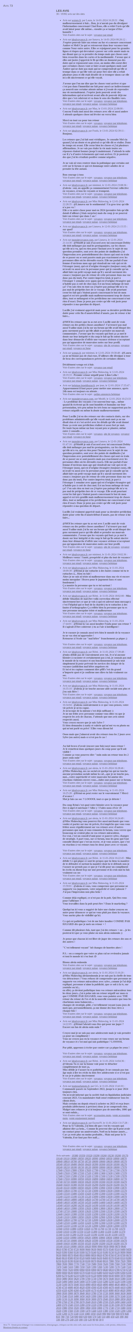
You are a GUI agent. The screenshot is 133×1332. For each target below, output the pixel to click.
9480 (123, 1249)
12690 (95, 1220)
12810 (66, 1220)
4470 (111, 1287)
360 (126, 1316)
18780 (73, 1161)
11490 (94, 1231)
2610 (93, 1302)
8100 (88, 1261)
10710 (66, 1240)
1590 (64, 1311)
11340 (59, 1234)
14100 (116, 1205)
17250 (81, 1176)
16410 (66, 1184)
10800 (116, 1237)
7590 (111, 1264)
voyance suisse (90, 104)
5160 (128, 1281)
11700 (115, 1228)
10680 (73, 1240)
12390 (95, 1223)
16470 (123, 1182)
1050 (93, 1313)
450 (113, 1316)
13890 (95, 1208)
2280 (82, 1305)
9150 (111, 1252)
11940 (59, 1228)
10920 (87, 1237)
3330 (105, 1296)
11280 (73, 1234)
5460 (70, 1281)
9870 (117, 1246)
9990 (94, 1246)
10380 (73, 1243)
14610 (66, 1202)
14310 (66, 1205)
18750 (81, 1161)
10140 (59, 1246)
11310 (66, 1234)
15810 (66, 1190)
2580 (99, 1302)
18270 (123, 1164)
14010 (66, 1208)
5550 (128, 1278)
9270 (88, 1252)
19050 (80, 1158)
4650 (76, 1287)
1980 (64, 1308)
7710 (88, 1264)
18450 (81, 1164)
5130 (58, 1284)
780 (63, 1316)
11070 (121, 1234)
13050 (80, 1217)
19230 (110, 1155)
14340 (59, 1205)
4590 (88, 1287)
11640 (59, 1231)
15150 (81, 1196)
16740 (59, 1182)
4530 (99, 1287)
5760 (88, 1278)
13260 (102, 1214)
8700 (123, 1255)
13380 (73, 1214)
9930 (106, 1246)
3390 (93, 1296)
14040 (59, 1208)
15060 (102, 1196)
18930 (109, 1158)
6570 (82, 1272)
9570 (105, 1249)
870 (122, 1313)
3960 (58, 1293)
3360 (99, 1296)
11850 (80, 1228)
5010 (82, 1284)
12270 (123, 1223)
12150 (81, 1226)
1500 (82, 1311)
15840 (59, 1190)
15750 (81, 1190)
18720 (88, 1161)
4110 (105, 1290)
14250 (81, 1205)
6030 (111, 1275)
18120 (88, 1167)
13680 (73, 1211)
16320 (88, 1184)
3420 (88, 1296)
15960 (102, 1187)
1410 (99, 1311)
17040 (59, 1179)
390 (122, 1316)
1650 (128, 1308)
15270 (123, 1193)
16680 (73, 1182)
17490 (95, 1173)
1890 (82, 1308)
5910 (58, 1278)
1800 (99, 1308)
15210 (66, 1196)
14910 (66, 1199)
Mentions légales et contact (15, 1327)
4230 (82, 1290)
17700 (116, 1170)
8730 (117, 1255)
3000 (93, 1299)
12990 (95, 1217)
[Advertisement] (27, 32)
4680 (70, 1287)
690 (76, 1316)
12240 (59, 1226)
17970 (123, 1167)
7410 (70, 1267)
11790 (94, 1228)
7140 (123, 1267)
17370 (123, 1173)
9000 (64, 1255)
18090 (95, 1167)
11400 (115, 1231)
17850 (81, 1170)
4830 (117, 1284)
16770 (123, 1179)
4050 (117, 1290)
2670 (82, 1302)
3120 (70, 1299)
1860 (88, 1308)
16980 (73, 1179)
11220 (87, 1234)
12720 (88, 1220)
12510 (66, 1223)
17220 (88, 1176)
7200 (111, 1267)
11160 (101, 1234)
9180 (105, 1252)
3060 (82, 1299)
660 (81, 1316)
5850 (70, 1278)
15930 (109, 1187)
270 (67, 1319)
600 (90, 1316)
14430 (109, 1202)
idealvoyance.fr (79, 39)
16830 (109, 1179)
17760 (102, 1170)
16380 (73, 1184)
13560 (102, 1211)
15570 (123, 1190)
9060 (128, 1252)
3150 (64, 1299)
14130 (109, 1205)
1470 (88, 1311)
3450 (82, 1296)
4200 (88, 1290)
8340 (117, 1258)
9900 (111, 1246)
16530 (109, 1182)
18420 (88, 1164)
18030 (109, 1167)
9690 (82, 1249)
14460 (102, 1202)
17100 (116, 1176)
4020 (122, 1290)
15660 (102, 1190)
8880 (88, 1255)
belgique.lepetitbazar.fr (83, 385)
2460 (123, 1302)
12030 (109, 1226)
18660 (102, 1161)
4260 (76, 1290)
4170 (93, 1290)
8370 (111, 1258)
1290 (123, 1311)
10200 (116, 1243)
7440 (64, 1267)
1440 (93, 1311)
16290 (95, 1184)
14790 (95, 1199)
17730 (109, 1170)
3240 (123, 1296)
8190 (70, 1261)
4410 (123, 1287)
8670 (128, 1255)
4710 (64, 1287)
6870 (99, 1269)
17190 (95, 1176)
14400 (116, 1202)
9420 (58, 1252)
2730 (70, 1302)
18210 (66, 1167)
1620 (58, 1311)
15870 (123, 1187)
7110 (128, 1267)
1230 (58, 1313)
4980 (88, 1284)
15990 (95, 1187)
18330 (109, 1164)
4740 (58, 1287)
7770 (76, 1264)
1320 (117, 1311)
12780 (73, 1220)
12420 (88, 1223)
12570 (123, 1220)
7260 (99, 1267)
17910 (66, 1170)
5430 (76, 1281)
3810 (88, 1293)
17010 (66, 1179)
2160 (105, 1305)
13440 (59, 1214)
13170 (123, 1214)
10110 (66, 1246)
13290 (95, 1214)
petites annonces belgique (107, 394)
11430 (108, 1231)
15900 (116, 1187)
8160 (76, 1261)
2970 (99, 1299)
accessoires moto (102, 1115)
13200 (116, 1214)
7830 (64, 1264)
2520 (111, 1302)
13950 (81, 1208)
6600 (76, 1272)
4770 (128, 1284)
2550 (105, 1302)
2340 (70, 1305)
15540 (59, 1193)
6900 (93, 1269)
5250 (111, 1281)
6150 (88, 1275)
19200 (118, 1155)
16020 (88, 1187)
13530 (109, 1211)
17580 (73, 1173)
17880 (73, 1170)
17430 (109, 1173)
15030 (109, 1196)
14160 (102, 1205)
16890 (95, 1179)
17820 (88, 1170)
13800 (116, 1208)
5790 (82, 1278)
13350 (81, 1214)
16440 (59, 1184)
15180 (73, 1196)
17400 (116, 1173)
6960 (82, 1269)
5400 (82, 1281)
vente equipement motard (82, 1118)
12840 (59, 1220)
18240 (59, 1167)
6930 (88, 1269)
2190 (99, 1305)
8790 (105, 1255)
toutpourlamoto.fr (80, 1086)
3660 (117, 1293)
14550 (81, 1202)
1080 (87, 1313)
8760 (111, 1255)
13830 (109, 1208)
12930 (109, 1217)
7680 (93, 1264)
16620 (88, 1182)
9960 (100, 1246)
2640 (88, 1302)
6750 (123, 1269)
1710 (117, 1308)
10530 (109, 1240)
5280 (105, 1281)
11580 (73, 1231)
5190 (123, 1281)
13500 (116, 1211)
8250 (58, 1261)
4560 (93, 1287)
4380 (128, 1287)
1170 (70, 1313)
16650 (81, 1182)
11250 (80, 1234)
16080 (73, 1187)
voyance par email (103, 35)
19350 (82, 1155)
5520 (58, 1281)
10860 (102, 1237)
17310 (66, 1176)
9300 (82, 1252)
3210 (128, 1296)
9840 (123, 1246)
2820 (128, 1299)
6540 (88, 1272)
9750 (70, 1249)
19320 (89, 1155)
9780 (64, 1249)
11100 (114, 1234)
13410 (66, 1214)
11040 (59, 1237)
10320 (88, 1243)
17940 (59, 1170)
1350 (111, 1311)
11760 (101, 1228)
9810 (58, 1249)
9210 (99, 1252)
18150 (81, 1167)
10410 (66, 1243)
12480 (73, 1223)
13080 (73, 1217)
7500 (128, 1264)
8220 (64, 1261)
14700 (116, 1199)
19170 (125, 1155)
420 (117, 1316)
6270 (64, 1275)
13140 (59, 1217)
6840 (105, 1269)
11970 (123, 1226)
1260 (128, 1311)
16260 (102, 1184)
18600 (116, 1161)
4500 (105, 1287)
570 (94, 1316)
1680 (123, 1308)
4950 (93, 1284)
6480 (99, 1272)
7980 (111, 1261)
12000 (116, 1226)
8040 (99, 1261)
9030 (58, 1255)
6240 (70, 1275)
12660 (102, 1220)
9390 (64, 1252)
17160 (102, 1176)
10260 (102, 1243)
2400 (58, 1305)
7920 (123, 1261)
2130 (111, 1305)
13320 (88, 1214)
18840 (59, 1161)
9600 (99, 1249)
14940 (59, 1199)
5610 (117, 1278)
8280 (128, 1258)
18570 (123, 1161)
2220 (93, 1305)
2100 (117, 1305)
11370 (122, 1231)
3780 (93, 1293)
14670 (123, 1199)
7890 (128, 1261)
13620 (88, 1211)
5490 (64, 1281)
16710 (66, 1182)
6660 (64, 1272)
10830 (109, 1237)
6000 (117, 1275)
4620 (82, 1287)
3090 (76, 1299)
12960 (102, 1217)
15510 (66, 1193)
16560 (102, 1182)
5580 (123, 1278)
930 (113, 1313)
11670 (122, 1228)
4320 (64, 1290)
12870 (123, 1217)
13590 (95, 1211)
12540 (59, 1223)
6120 (93, 1275)
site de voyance (112, 345)
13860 (102, 1208)
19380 (75, 1155)
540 (99, 1316)
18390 (95, 1164)
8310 (123, 1258)
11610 (66, 1231)
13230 (109, 1214)
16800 (116, 1179)
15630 (109, 1190)
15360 (102, 1193)
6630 (70, 1272)
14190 (95, 1205)
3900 (70, 1293)
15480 (73, 1193)
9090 (123, 1252)
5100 (64, 1284)
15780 (73, 1190)
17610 (66, 1173)
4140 (99, 1290)
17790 (95, 1170)
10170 (123, 1243)
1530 (76, 1311)
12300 (116, 1223)
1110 (81, 1313)
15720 (88, 1190)
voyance (98, 101)
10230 (109, 1243)
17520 (88, 1173)
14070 (123, 1205)
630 (85, 1316)
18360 (102, 1164)
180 (81, 1319)
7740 (82, 1264)
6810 (111, 1269)
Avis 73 (8, 5)
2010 (58, 1308)
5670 (105, 1278)
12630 (109, 1220)
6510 (93, 1272)
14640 (59, 1202)
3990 (128, 1290)
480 (108, 1316)
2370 (64, 1305)
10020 (88, 1246)
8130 (82, 1261)
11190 (94, 1234)
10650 (81, 1240)
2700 (76, 1302)
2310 (76, 1305)
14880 (73, 1199)
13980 (73, 1208)
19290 (96, 1155)
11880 (73, 1228)
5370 (88, 1281)
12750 (81, 1220)
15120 (88, 1196)
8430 (99, 1258)
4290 (70, 1290)
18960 (102, 1158)
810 (58, 1316)
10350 (81, 1243)
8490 (88, 1258)
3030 (88, 1299)
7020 (70, 1269)
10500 (116, 1240)
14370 (123, 1202)
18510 (66, 1164)
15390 (95, 1193)
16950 (81, 1179)
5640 (111, 1278)
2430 (128, 1302)
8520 (82, 1258)
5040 (76, 1284)
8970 (70, 1255)
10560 (102, 1240)
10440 (59, 1243)
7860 (58, 1264)
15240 (59, 1196)
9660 (88, 1249)
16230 (109, 1184)
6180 (82, 1275)
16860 (102, 1179)
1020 (99, 1313)
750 (67, 1316)
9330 (76, 1252)
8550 (76, 1258)
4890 (105, 1284)
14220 (88, 1205)
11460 (101, 1231)
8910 (82, 1255)
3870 (76, 1293)
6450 (105, 1272)
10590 (95, 1240)
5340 (93, 1281)
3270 (117, 1296)
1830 (93, 1308)
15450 (81, 1193)
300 (63, 1319)
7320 (88, 1267)
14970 (123, 1196)
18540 (59, 1164)
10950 (80, 1237)
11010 (66, 1237)
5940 (128, 1275)
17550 (81, 1173)
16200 (116, 1184)
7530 (123, 1264)
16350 (81, 1184)
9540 (111, 1249)
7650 (99, 1264)
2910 (111, 1299)
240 (72, 1319)
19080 (73, 1158)
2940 (105, 1299)
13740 (59, 1211)
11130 (108, 1234)
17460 (102, 1173)
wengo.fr (76, 20)
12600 (116, 1220)
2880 (117, 1299)
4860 (111, 1284)
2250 (88, 1305)
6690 (58, 1272)
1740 (111, 1308)
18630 (109, 1161)
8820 (99, 1255)
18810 (66, 1161)
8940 (76, 1255)
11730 (108, 1228)
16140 (59, 1187)
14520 (88, 1202)
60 (97, 1319)
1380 (105, 1311)
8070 (93, 1261)
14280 (73, 1205)
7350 (82, 1267)
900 (118, 1313)
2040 (128, 1305)
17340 (59, 1176)
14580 (73, 1202)
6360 (123, 1272)
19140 (59, 1158)
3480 (76, 1296)
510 (103, 1316)
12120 (88, 1226)
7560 (117, 1264)
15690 (95, 1190)
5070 (70, 1284)
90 (93, 1319)
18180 (73, 1167)
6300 (58, 1275)
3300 (111, 1296)
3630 (123, 1293)
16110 (66, 1187)
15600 (116, 1190)
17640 (59, 1173)
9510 (117, 1249)
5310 (99, 1281)
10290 (95, 1243)
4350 (58, 1290)
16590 (95, 1182)
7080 (58, 1269)
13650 (81, 1211)
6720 (128, 1269)
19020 (88, 1158)
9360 (70, 1252)
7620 (105, 1264)
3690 (111, 1293)
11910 (66, 1228)
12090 (95, 1226)
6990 (76, 1269)
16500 (116, 1182)
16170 (123, 1184)
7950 (117, 1261)
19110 (66, 1158)
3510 (70, 1296)
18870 (123, 1158)
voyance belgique (108, 104)
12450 (81, 1223)
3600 (128, 1293)
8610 (64, 1258)
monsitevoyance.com (82, 239)
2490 (117, 1302)
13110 (66, 1217)
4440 (117, 1287)
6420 (111, 1272)
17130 (109, 1176)
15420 (88, 1193)
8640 (58, 1258)
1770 (105, 1308)
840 (127, 1313)
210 (76, 1319)
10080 (73, 1246)
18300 (116, 1164)
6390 (117, 1272)
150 (85, 1319)
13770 (123, 1208)
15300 (116, 1193)
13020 (88, 1217)
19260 (103, 1155)
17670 (123, 1170)
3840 (82, 1293)
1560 (70, 1311)
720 (72, 1316)
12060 (102, 1226)
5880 (64, 1278)
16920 (88, 1179)
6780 (117, 1269)
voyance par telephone (115, 101)
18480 (73, 1164)
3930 (64, 1293)
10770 (123, 1237)
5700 (99, 1278)
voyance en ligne (82, 348)
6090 (99, 1275)
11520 (87, 1231)
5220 (117, 1281)
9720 (76, 1249)
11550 (80, 1231)
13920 (88, 1208)
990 (104, 1313)
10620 (88, 1240)
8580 (70, 1258)
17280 (73, 1176)
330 (58, 1319)
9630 (93, 1249)
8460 (93, 1258)
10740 (59, 1240)
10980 (73, 1237)
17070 (123, 1176)
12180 (73, 1226)
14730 (109, 1199)
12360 (102, 1223)
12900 (116, 1217)
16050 (80, 1187)
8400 (105, 1258)
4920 (99, 1284)
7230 (105, 1267)
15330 (109, 1193)
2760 (64, 1302)
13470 (123, 1211)
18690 (95, 1161)
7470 (58, 1267)
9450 (128, 1249)
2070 (123, 1305)
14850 (81, 1199)
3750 (99, 1293)
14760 (102, 1199)
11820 (87, 1228)
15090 (95, 1196)
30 (100, 1319)
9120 (117, 1252)
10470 (123, 1240)
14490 (95, 1202)
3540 (64, 1296)
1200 (64, 1313)
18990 (95, 1158)
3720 (105, 1293)
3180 (58, 1299)
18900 (116, 1158)
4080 (111, 1290)
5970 (123, 1275)
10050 (80, 1246)
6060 (105, 1275)
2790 (58, 1302)
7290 (93, 1267)
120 (90, 1319)
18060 (102, 1167)
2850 (123, 1299)
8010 (105, 1261)
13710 (66, 1211)
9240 (93, 1252)
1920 (76, 1308)
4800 (123, 1284)
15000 (116, 1196)
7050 (64, 1269)
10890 (94, 1237)
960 (109, 1313)
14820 (88, 1199)
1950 (70, 1308)
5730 (93, 1278)
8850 (93, 1255)
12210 (66, 1226)
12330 (109, 1223)
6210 (76, 1275)
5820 (76, 1278)
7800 (70, 1264)
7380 (76, 1267)
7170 (117, 1267)
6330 (128, 1272)
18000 (116, 1167)
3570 (58, 1296)
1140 (76, 1313)
